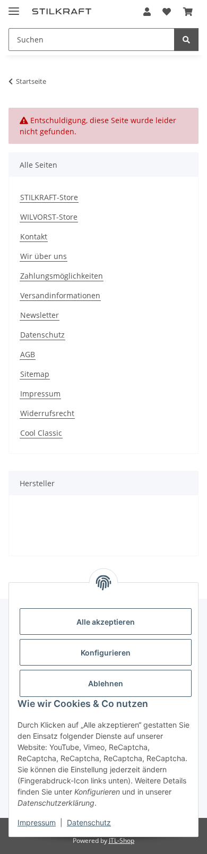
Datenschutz (89, 822)
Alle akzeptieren (105, 621)
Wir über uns (43, 256)
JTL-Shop (121, 840)
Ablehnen (105, 683)
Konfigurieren (106, 652)
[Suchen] (186, 39)
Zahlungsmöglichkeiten (61, 276)
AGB (27, 354)
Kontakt (33, 236)
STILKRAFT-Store (49, 197)
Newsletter (39, 315)
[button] (147, 11)
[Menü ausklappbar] (13, 6)
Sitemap (34, 374)
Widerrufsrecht (47, 413)
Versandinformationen (60, 295)
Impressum (37, 822)
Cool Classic (41, 433)
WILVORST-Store (48, 217)
